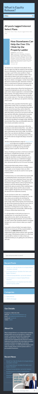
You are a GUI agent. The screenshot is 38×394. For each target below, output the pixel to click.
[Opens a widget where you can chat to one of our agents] (24, 383)
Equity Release (19, 52)
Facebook (13, 318)
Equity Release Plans (15, 56)
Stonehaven (28, 59)
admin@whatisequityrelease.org (17, 316)
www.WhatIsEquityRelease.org (18, 314)
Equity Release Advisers (25, 55)
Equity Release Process (26, 56)
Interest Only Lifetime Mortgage (18, 57)
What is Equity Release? (14, 9)
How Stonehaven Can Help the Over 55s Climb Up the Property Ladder (22, 45)
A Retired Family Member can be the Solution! (18, 275)
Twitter (11, 320)
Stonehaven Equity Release (17, 60)
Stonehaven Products (22, 61)
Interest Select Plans (20, 58)
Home (12, 31)
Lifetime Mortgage (11, 299)
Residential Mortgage (20, 59)
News (15, 31)
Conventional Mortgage (18, 54)
